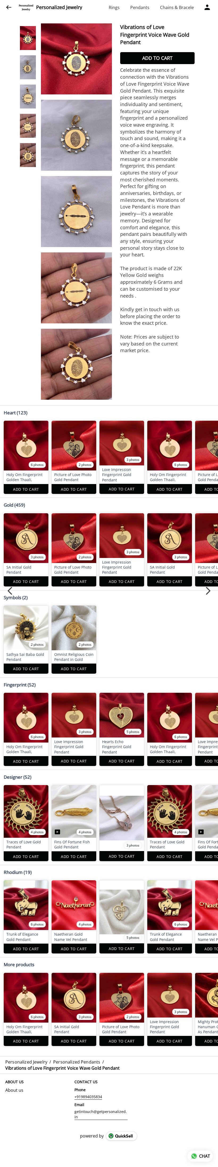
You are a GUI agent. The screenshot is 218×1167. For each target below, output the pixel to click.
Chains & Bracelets (179, 7)
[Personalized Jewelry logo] (26, 7)
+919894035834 (88, 1096)
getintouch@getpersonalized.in (100, 1114)
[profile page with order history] (207, 7)
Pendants (139, 7)
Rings (114, 7)
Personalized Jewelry (59, 7)
